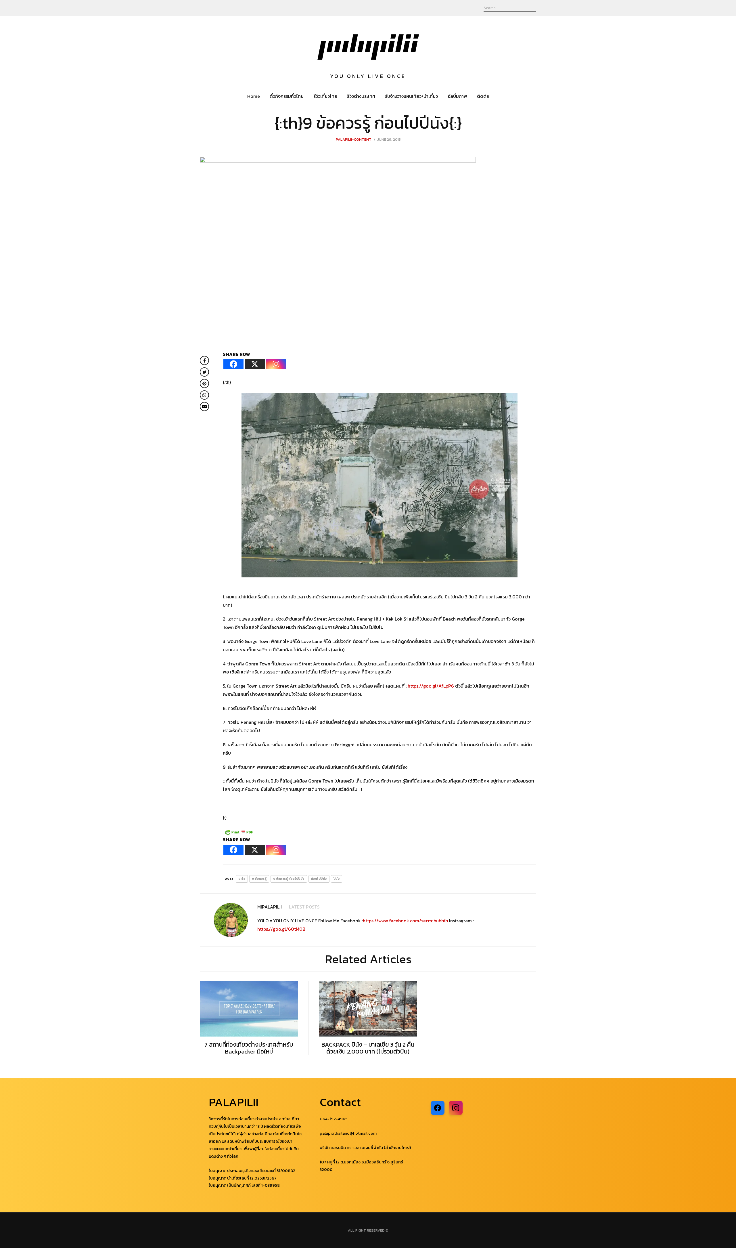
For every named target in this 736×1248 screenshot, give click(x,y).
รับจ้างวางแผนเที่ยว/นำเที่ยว (411, 96)
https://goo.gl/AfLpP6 (431, 685)
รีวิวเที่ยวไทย (325, 96)
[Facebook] (233, 364)
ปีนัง (337, 879)
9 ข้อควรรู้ (259, 879)
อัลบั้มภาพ (457, 96)
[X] (255, 364)
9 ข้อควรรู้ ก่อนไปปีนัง (288, 879)
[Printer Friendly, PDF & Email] (239, 832)
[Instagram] (276, 364)
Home (253, 96)
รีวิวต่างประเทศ (361, 96)
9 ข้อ (241, 879)
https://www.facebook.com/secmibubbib (405, 920)
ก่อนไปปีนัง (319, 879)
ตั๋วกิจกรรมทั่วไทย (287, 96)
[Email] (204, 406)
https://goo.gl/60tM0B (281, 928)
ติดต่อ (483, 96)
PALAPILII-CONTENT (353, 139)
